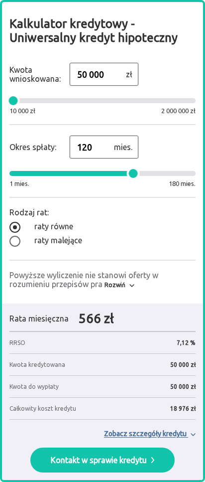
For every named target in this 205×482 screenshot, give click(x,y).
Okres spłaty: (32, 147)
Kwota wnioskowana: (35, 74)
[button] (119, 285)
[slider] (13, 100)
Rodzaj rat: (29, 212)
